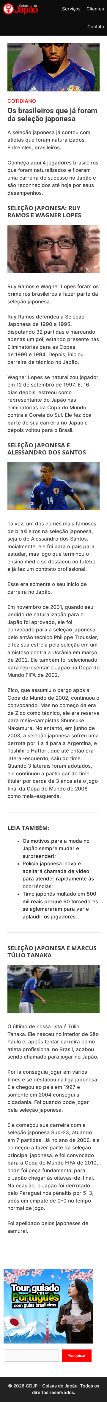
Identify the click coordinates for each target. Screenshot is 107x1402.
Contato (95, 26)
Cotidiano (21, 101)
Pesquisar (76, 1355)
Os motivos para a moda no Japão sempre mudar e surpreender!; (56, 848)
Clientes (95, 9)
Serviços (71, 9)
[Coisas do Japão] (20, 9)
